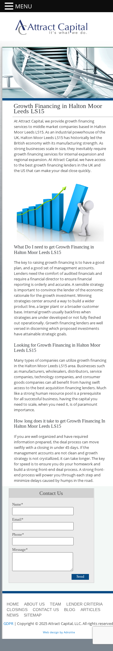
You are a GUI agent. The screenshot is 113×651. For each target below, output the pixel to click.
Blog (69, 609)
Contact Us (46, 609)
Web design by (53, 632)
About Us (34, 604)
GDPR (8, 623)
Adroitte (69, 632)
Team (55, 604)
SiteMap (32, 615)
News (13, 615)
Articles (90, 609)
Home (13, 604)
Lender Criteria (84, 604)
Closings (17, 609)
